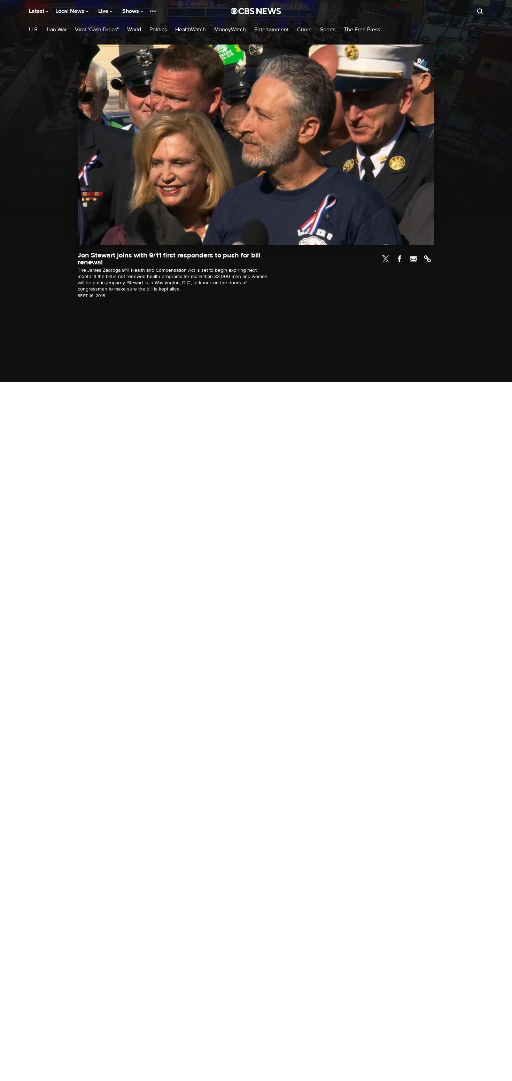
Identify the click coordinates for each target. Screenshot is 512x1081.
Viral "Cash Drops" (97, 29)
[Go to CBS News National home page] (256, 11)
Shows (131, 11)
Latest (37, 11)
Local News (70, 11)
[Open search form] (480, 11)
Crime (304, 29)
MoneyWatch (230, 29)
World (134, 29)
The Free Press (362, 29)
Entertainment (271, 29)
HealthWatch (190, 29)
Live (104, 11)
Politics (158, 29)
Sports (327, 29)
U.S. (34, 29)
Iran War (57, 29)
